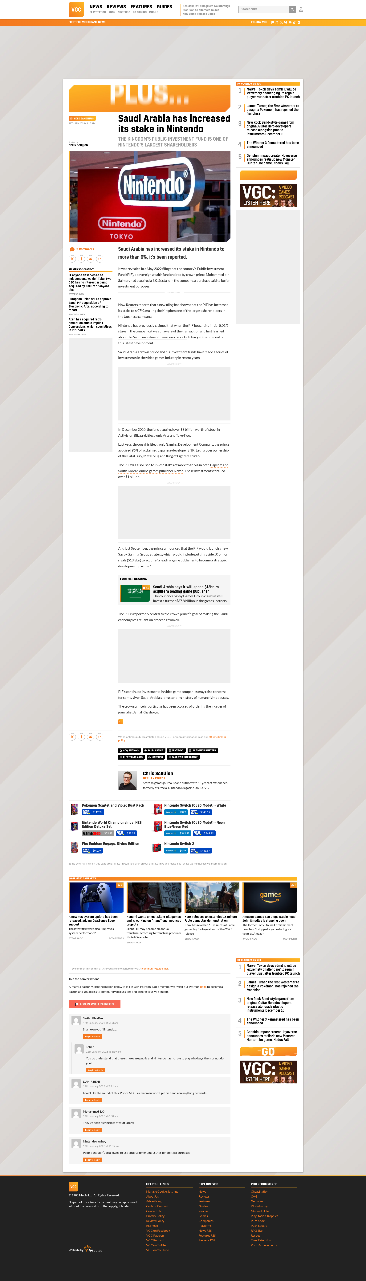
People (203, 1211)
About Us (152, 1196)
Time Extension (261, 1240)
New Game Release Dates (199, 14)
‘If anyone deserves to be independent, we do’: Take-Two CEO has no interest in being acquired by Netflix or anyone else (90, 282)
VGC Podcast (155, 1240)
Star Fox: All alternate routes (201, 10)
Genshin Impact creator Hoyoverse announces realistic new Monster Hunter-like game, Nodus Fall (272, 159)
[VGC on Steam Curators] (298, 22)
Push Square (259, 1225)
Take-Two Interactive (185, 757)
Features (141, 7)
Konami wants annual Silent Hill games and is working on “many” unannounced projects (154, 920)
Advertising (153, 1201)
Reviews (116, 7)
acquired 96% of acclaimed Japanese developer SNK (156, 450)
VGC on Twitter (156, 1245)
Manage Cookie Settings (162, 1191)
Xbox (111, 12)
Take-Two (183, 435)
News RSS (205, 1230)
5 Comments (85, 249)
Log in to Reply (92, 1036)
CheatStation (259, 1191)
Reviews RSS (207, 1240)
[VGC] (76, 9)
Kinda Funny (259, 1206)
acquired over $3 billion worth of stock (188, 430)
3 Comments (290, 938)
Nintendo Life (260, 1211)
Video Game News (84, 119)
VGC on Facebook (158, 1230)
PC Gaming (140, 12)
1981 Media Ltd (82, 1195)
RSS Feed (152, 1225)
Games (203, 1216)
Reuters (132, 305)
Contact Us (153, 1211)
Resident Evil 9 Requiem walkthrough (206, 6)
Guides (164, 7)
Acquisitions (131, 750)
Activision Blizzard (132, 435)
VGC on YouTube (157, 1250)
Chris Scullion (78, 145)
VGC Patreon (155, 1235)
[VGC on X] (281, 22)
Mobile (153, 12)
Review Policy (155, 1221)
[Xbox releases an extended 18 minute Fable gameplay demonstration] (212, 897)
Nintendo (124, 12)
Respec (255, 1235)
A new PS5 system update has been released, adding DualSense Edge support (93, 920)
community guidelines (155, 968)
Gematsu (257, 1201)
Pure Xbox (258, 1221)
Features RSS (207, 1235)
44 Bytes (93, 1248)
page (203, 986)
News (96, 7)
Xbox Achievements (264, 1245)
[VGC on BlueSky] (285, 22)
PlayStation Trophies (264, 1216)
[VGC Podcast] (276, 22)
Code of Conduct (157, 1206)
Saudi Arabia (155, 750)
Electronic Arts (158, 435)
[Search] (292, 9)
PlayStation (98, 12)
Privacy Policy (155, 1216)
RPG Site (256, 1230)
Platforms (205, 1225)
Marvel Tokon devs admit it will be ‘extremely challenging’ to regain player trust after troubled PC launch (273, 93)
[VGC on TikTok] (294, 22)
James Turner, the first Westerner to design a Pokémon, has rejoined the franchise (273, 109)
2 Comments (116, 938)
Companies (206, 1221)
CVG (254, 1196)
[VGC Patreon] (272, 22)
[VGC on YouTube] (290, 22)
